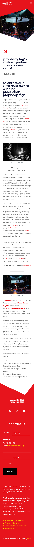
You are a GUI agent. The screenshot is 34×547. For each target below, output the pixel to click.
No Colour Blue (13, 228)
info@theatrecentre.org (15, 446)
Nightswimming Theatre (15, 308)
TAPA (7, 258)
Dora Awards (19, 258)
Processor (14, 225)
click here (27, 265)
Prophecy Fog (8, 300)
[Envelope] (24, 411)
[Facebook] (10, 411)
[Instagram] (17, 411)
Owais (29, 539)
